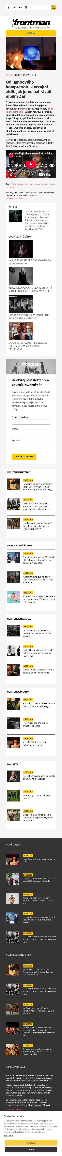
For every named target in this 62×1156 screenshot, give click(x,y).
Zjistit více (8, 1135)
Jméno (15, 429)
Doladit (31, 1149)
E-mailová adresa (20, 417)
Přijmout (31, 1143)
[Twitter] (14, 7)
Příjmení (16, 440)
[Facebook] (9, 7)
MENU (32, 33)
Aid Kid (9, 75)
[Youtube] (20, 7)
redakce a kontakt (13, 1110)
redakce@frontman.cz (16, 198)
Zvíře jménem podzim (22, 184)
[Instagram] (26, 7)
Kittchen (28, 220)
